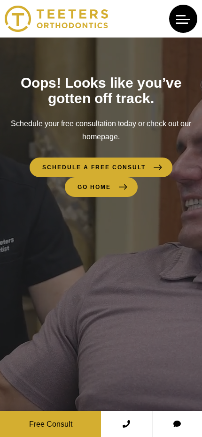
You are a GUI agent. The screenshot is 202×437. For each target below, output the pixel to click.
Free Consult (50, 424)
